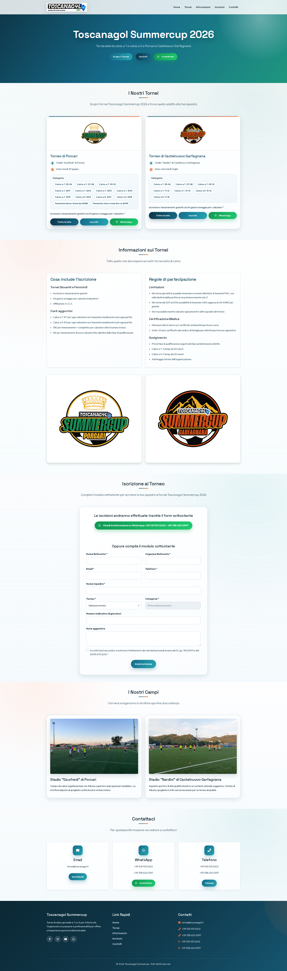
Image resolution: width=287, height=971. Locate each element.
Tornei (188, 7)
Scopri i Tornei (121, 56)
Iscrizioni (220, 7)
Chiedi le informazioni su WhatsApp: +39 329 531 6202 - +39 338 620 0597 (145, 525)
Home (176, 7)
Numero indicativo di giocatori (103, 613)
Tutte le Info (64, 222)
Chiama (209, 883)
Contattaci (167, 56)
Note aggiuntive (95, 628)
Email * (90, 568)
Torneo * (91, 598)
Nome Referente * (96, 553)
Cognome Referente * (158, 553)
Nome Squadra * (95, 583)
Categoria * (152, 598)
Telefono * (151, 568)
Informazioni (203, 7)
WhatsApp (126, 222)
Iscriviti (143, 56)
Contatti (233, 7)
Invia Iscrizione (143, 663)
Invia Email (78, 876)
